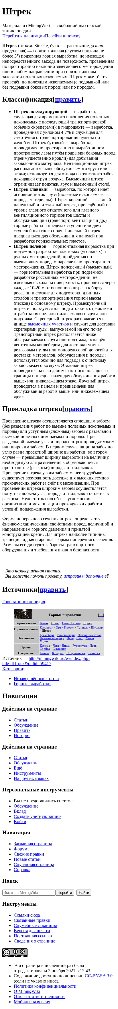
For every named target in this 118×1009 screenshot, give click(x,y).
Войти (20, 821)
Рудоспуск (79, 645)
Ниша (66, 645)
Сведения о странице (34, 940)
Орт (58, 627)
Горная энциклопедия (23, 601)
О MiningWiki (27, 991)
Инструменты (27, 773)
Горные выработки (32, 683)
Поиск (10, 881)
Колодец (58, 653)
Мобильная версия (32, 1001)
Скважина (59, 648)
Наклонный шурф (52, 638)
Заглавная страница (33, 843)
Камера (45, 645)
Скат (79, 638)
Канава (44, 653)
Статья (20, 719)
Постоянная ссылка (33, 935)
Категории (12, 668)
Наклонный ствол (89, 635)
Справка (22, 869)
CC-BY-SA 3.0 (99, 975)
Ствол (55, 623)
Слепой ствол (71, 623)
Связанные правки (32, 920)
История (22, 735)
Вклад (20, 811)
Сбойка (45, 648)
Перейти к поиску (62, 35)
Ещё (18, 768)
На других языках (31, 778)
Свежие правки (29, 854)
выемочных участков (48, 323)
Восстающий (66, 635)
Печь (70, 638)
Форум (20, 848)
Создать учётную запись (37, 816)
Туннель (82, 627)
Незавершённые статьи (36, 678)
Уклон (90, 638)
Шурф (87, 623)
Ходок (44, 641)
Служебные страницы (35, 925)
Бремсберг (47, 635)
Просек (69, 627)
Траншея (94, 653)
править (68, 99)
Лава (56, 645)
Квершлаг (46, 627)
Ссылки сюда (27, 915)
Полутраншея (75, 653)
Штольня (97, 627)
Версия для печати (32, 930)
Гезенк (44, 623)
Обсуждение (26, 725)
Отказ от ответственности (39, 996)
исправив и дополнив (83, 576)
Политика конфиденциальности (45, 986)
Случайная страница (34, 864)
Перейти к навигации (23, 35)
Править (22, 730)
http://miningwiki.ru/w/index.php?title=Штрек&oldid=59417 (46, 661)
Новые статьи (27, 859)
